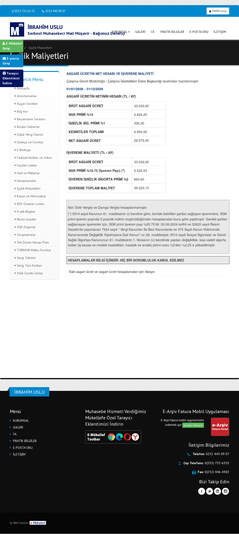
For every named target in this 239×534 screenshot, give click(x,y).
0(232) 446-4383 (217, 472)
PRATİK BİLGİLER (172, 32)
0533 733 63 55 (24, 11)
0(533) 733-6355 (217, 463)
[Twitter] (209, 491)
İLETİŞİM (220, 32)
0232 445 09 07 (56, 11)
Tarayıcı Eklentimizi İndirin (11, 78)
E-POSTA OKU (199, 32)
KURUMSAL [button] (21, 420)
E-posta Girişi (11, 60)
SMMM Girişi (219, 11)
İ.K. (153, 32)
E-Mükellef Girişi (12, 45)
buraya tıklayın (193, 425)
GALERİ (140, 32)
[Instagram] (225, 491)
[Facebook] (201, 491)
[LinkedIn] (217, 491)
